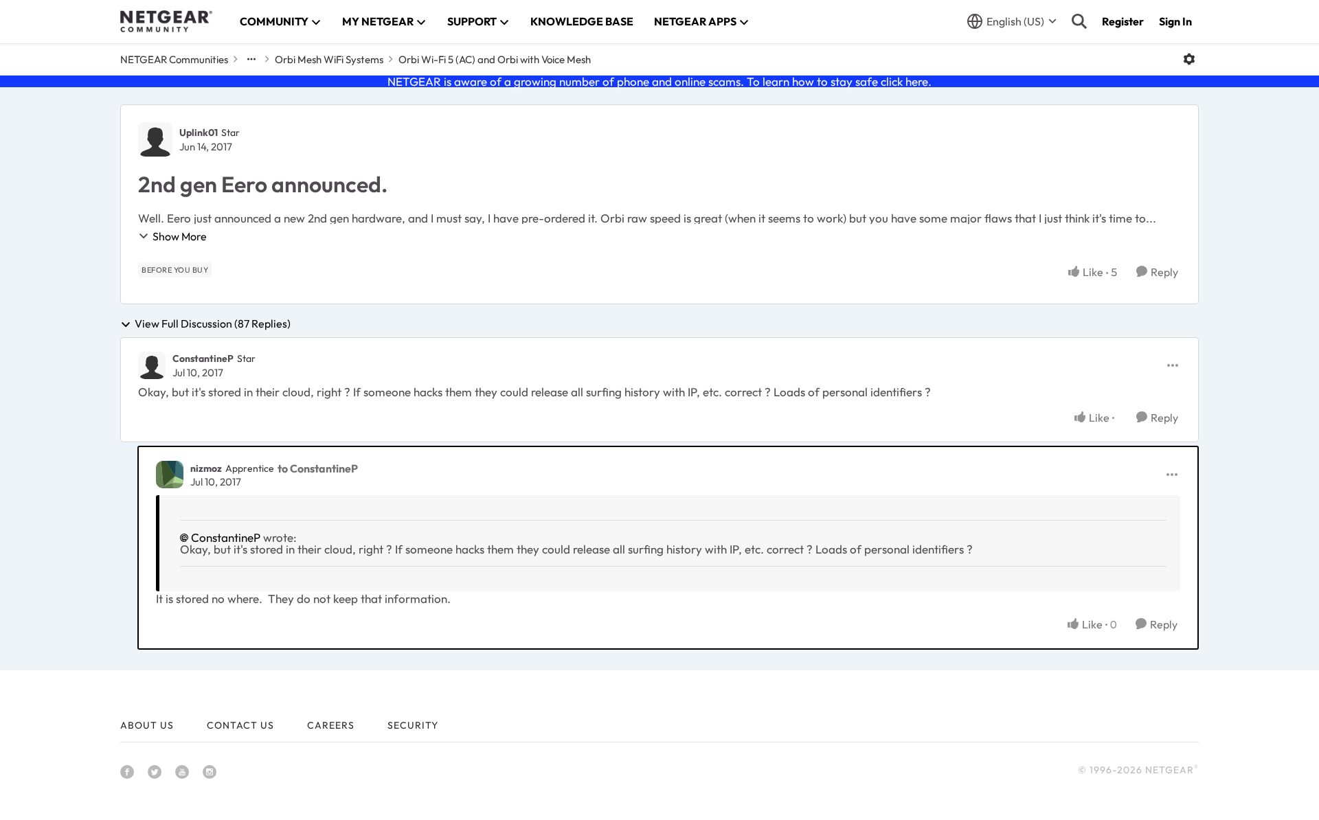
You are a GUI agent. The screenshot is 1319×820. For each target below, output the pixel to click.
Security (412, 725)
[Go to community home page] (166, 21)
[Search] (1079, 21)
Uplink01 (198, 132)
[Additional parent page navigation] (251, 59)
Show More (180, 236)
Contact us (240, 725)
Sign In (1175, 21)
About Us (147, 725)
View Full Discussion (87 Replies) (213, 324)
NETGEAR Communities (174, 59)
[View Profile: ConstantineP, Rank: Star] (152, 365)
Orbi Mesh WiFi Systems (329, 59)
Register (1123, 21)
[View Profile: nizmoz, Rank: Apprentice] (169, 474)
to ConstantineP (318, 468)
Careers (330, 725)
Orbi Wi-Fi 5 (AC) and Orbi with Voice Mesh (494, 59)
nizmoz (206, 468)
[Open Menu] (1189, 59)
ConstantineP (203, 358)
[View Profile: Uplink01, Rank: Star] (155, 139)
